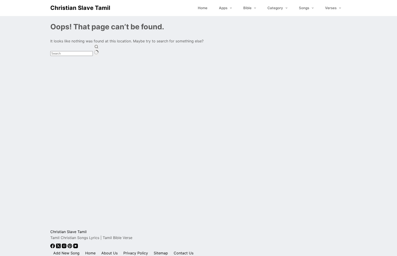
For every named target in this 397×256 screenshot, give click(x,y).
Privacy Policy (135, 253)
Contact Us (183, 253)
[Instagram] (65, 247)
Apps (223, 8)
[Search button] (96, 50)
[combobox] (71, 53)
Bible (247, 8)
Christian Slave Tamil (80, 7)
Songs (304, 8)
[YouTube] (75, 247)
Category (275, 8)
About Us (109, 253)
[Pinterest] (70, 247)
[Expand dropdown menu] (231, 8)
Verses (331, 8)
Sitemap (161, 253)
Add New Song (66, 253)
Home (202, 8)
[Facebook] (53, 247)
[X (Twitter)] (59, 247)
